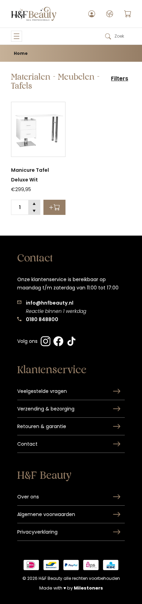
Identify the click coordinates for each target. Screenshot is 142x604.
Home (21, 53)
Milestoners (88, 588)
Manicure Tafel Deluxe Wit (30, 175)
